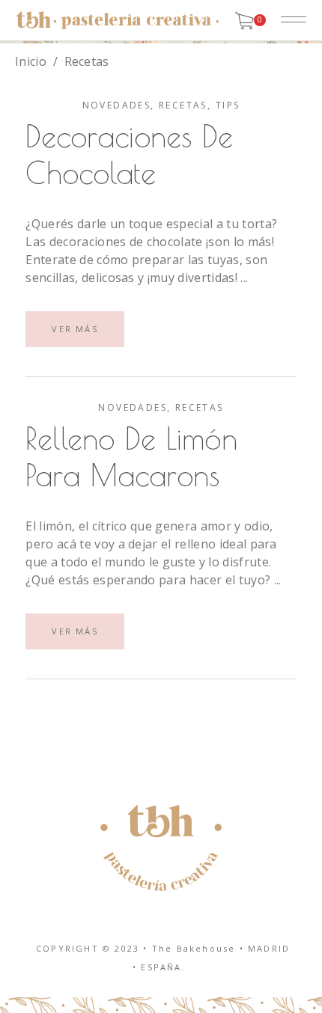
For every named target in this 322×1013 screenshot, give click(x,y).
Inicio (30, 61)
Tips (228, 105)
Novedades (116, 105)
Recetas (183, 105)
